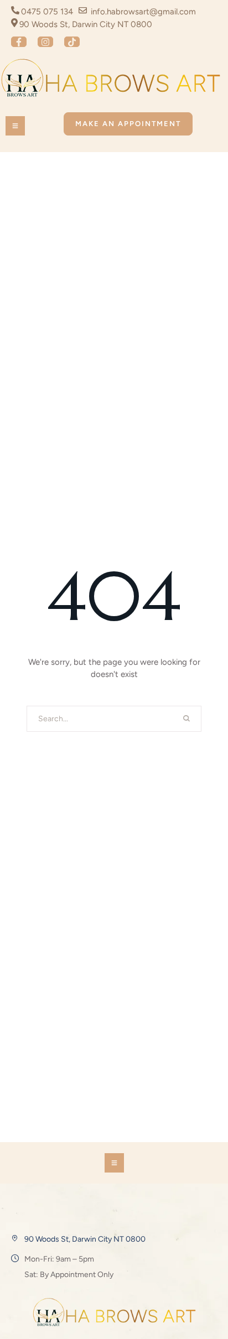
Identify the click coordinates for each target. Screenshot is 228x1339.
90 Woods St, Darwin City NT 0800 (85, 1239)
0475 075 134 (47, 12)
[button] (19, 42)
